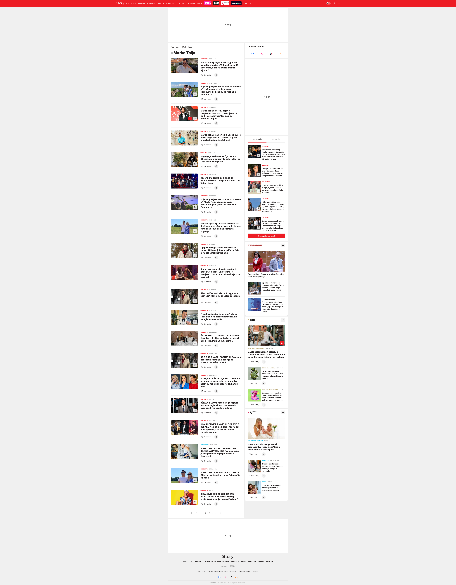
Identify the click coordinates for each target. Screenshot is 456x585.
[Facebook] (252, 54)
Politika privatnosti (244, 571)
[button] (206, 75)
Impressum (202, 571)
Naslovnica (175, 47)
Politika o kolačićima (215, 571)
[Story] (120, 3)
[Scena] (232, 566)
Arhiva (255, 571)
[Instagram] (261, 54)
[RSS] (280, 54)
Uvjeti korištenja (230, 571)
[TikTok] (271, 54)
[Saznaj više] (283, 245)
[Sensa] (224, 566)
